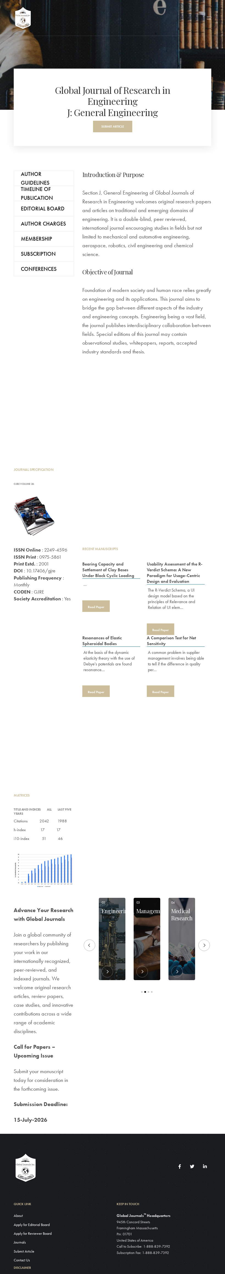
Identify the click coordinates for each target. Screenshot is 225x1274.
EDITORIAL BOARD (42, 208)
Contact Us (22, 1260)
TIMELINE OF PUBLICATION (37, 193)
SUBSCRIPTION (38, 253)
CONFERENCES (39, 268)
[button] (112, 126)
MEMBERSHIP (36, 238)
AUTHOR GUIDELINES (35, 178)
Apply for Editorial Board (32, 1224)
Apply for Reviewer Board (33, 1233)
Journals (20, 1242)
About (18, 1215)
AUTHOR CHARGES (43, 223)
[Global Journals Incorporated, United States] (23, 17)
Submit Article (24, 1251)
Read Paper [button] (96, 607)
